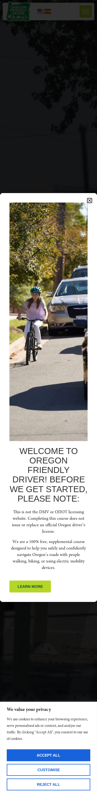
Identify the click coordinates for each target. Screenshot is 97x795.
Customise (48, 770)
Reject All (48, 784)
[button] (90, 200)
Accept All (48, 755)
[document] (48, 397)
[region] (48, 748)
